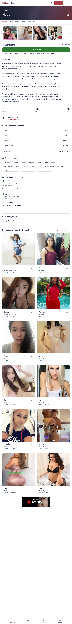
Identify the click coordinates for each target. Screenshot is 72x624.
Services (23, 22)
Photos (4, 22)
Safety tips (67, 44)
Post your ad (58, 3)
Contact (11, 22)
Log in (66, 3)
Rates (30, 22)
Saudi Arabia (15, 119)
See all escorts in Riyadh (62, 231)
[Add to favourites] (64, 14)
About (17, 22)
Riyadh (6, 10)
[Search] (51, 3)
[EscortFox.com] (8, 3)
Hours (35, 22)
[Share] (68, 14)
